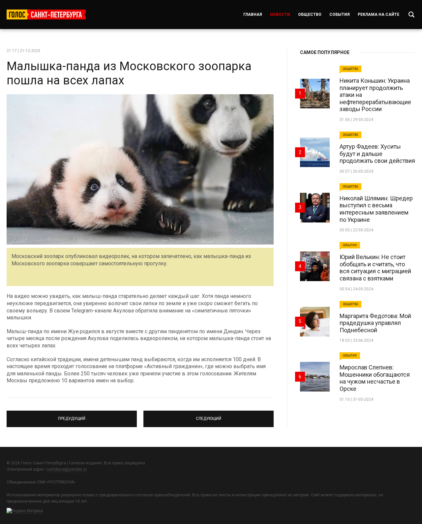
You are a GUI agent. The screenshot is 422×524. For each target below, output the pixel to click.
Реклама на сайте (378, 14)
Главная (252, 14)
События (339, 14)
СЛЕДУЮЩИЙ (208, 416)
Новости (280, 14)
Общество (309, 14)
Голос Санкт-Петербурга (46, 14)
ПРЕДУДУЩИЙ (72, 416)
